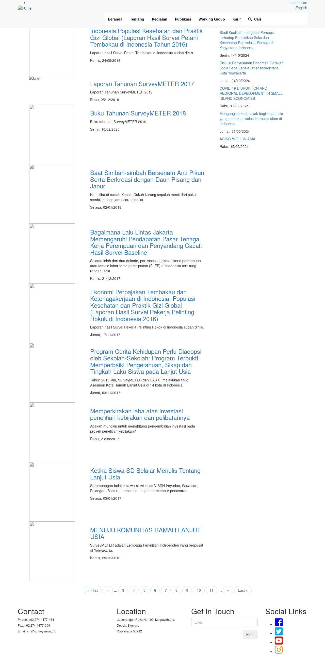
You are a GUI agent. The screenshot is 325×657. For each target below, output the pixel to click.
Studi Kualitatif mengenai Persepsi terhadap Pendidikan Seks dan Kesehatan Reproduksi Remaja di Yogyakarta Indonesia (247, 40)
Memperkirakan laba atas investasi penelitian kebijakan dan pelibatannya (140, 414)
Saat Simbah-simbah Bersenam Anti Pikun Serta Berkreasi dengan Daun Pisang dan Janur (147, 179)
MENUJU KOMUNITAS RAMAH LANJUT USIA (145, 533)
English (301, 7)
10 (201, 590)
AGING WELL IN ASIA (237, 138)
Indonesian (298, 2)
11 (213, 590)
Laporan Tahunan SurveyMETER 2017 (142, 83)
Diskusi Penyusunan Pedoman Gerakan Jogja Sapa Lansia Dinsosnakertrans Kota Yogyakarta (252, 67)
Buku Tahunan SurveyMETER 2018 (138, 112)
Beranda (115, 19)
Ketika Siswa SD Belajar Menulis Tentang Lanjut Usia (145, 473)
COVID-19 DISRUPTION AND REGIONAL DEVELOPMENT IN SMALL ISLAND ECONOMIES (251, 93)
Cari (257, 19)
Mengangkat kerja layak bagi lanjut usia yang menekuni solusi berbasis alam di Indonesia (251, 118)
